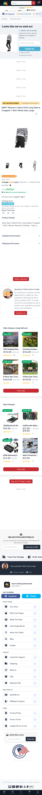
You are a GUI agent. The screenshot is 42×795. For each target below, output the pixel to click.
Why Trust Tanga (16, 613)
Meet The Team (16, 619)
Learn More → (16, 586)
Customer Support (17, 657)
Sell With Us (14, 695)
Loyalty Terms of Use (18, 726)
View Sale (21, 391)
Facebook (12, 596)
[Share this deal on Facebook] (4, 213)
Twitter (33, 596)
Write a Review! (21, 279)
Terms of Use (15, 719)
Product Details (8, 218)
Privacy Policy (15, 713)
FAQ (30, 572)
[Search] (33, 3)
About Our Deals (16, 632)
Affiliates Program (17, 701)
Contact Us (20, 313)
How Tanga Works (17, 626)
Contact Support (18, 572)
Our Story (14, 606)
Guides (13, 645)
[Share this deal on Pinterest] (13, 213)
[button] (10, 185)
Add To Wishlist (7, 204)
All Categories (9, 14)
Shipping (13, 663)
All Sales (4, 19)
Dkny (8, 179)
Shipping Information (10, 243)
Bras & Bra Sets (15, 19)
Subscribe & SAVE (32, 547)
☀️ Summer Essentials (23, 14)
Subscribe (30, 739)
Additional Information (11, 236)
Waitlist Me (29, 49)
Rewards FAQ (15, 683)
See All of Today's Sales (21, 481)
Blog (12, 639)
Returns (13, 670)
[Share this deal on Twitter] (8, 213)
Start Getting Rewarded (22, 583)
